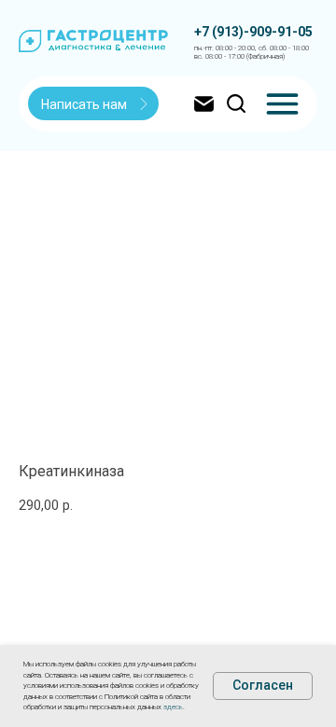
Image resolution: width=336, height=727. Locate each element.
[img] (282, 104)
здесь (173, 707)
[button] (94, 104)
